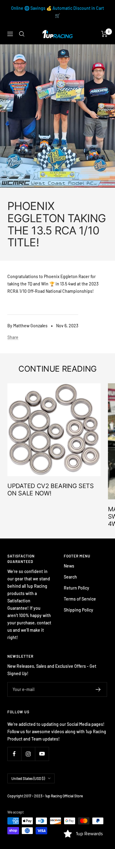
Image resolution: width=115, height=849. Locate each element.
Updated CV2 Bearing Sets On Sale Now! (50, 489)
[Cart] (104, 34)
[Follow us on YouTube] (42, 754)
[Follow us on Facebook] (14, 754)
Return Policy (76, 587)
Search (70, 576)
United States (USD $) (28, 778)
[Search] (22, 34)
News (69, 565)
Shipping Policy (78, 609)
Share (12, 337)
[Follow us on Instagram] (28, 754)
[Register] (98, 689)
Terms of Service (80, 598)
